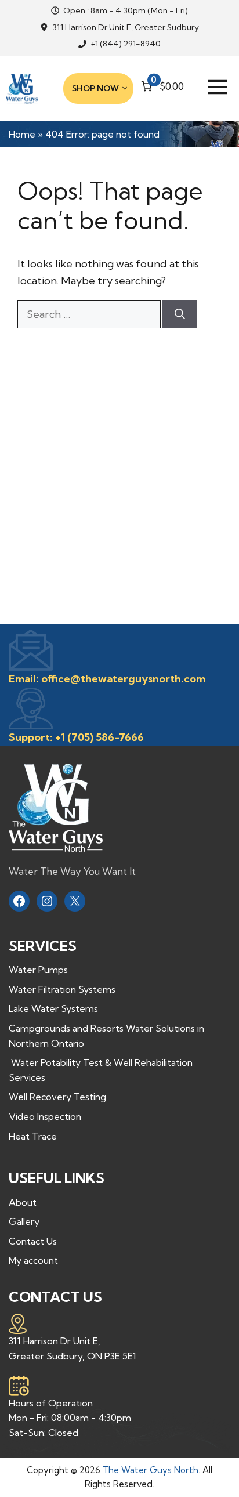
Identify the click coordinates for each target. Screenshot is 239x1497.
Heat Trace (33, 1136)
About (23, 1202)
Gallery (24, 1221)
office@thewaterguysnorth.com (123, 678)
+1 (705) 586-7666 (99, 737)
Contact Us (33, 1241)
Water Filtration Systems (62, 989)
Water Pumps (38, 969)
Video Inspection (45, 1116)
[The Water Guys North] (22, 89)
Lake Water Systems (53, 1008)
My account (33, 1260)
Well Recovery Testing (57, 1096)
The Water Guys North (150, 1470)
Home (22, 134)
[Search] (179, 314)
